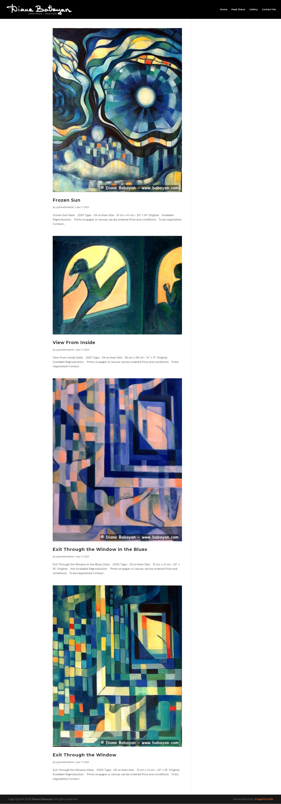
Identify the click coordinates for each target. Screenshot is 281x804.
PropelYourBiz (263, 799)
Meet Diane (238, 9)
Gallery (253, 9)
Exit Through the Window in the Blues (100, 549)
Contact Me (269, 9)
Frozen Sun (66, 200)
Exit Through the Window (84, 755)
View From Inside (74, 342)
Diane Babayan (42, 799)
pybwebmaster (65, 207)
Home (223, 9)
